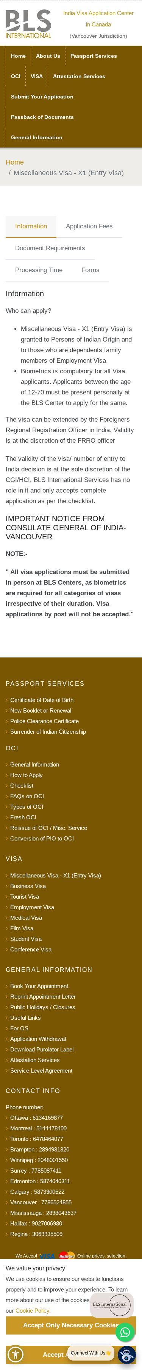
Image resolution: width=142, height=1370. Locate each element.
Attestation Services (79, 76)
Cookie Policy (32, 1310)
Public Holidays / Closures (42, 1007)
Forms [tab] (90, 270)
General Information (36, 137)
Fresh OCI (23, 817)
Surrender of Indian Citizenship (48, 731)
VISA (37, 76)
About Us (48, 56)
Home (18, 56)
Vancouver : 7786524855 (41, 1202)
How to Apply (26, 775)
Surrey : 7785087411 (35, 1170)
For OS (19, 1028)
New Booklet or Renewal (40, 710)
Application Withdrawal (38, 1039)
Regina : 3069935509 (36, 1234)
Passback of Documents (42, 117)
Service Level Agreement (41, 1070)
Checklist (21, 785)
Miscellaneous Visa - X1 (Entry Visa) (55, 875)
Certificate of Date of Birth (41, 700)
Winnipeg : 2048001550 (39, 1160)
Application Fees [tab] (89, 226)
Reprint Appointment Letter (43, 996)
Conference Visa (30, 949)
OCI (15, 76)
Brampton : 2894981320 (39, 1149)
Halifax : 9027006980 (36, 1223)
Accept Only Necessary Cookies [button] (71, 1325)
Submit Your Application (42, 97)
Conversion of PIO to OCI (42, 838)
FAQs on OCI (27, 796)
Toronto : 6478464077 (36, 1139)
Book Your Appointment (39, 986)
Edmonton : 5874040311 (40, 1181)
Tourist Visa (24, 896)
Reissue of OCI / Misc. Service (48, 828)
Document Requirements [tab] (50, 248)
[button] (15, 1354)
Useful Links (25, 1017)
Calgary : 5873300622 (37, 1191)
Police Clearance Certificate (44, 721)
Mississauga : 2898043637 (43, 1213)
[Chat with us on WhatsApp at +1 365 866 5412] (124, 1332)
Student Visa (26, 939)
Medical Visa (26, 917)
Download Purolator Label (41, 1049)
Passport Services (93, 56)
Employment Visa (32, 907)
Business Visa (28, 886)
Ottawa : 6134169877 (36, 1117)
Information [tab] (31, 226)
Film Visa (21, 928)
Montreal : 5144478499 (38, 1128)
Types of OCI (26, 807)
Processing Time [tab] (38, 270)
